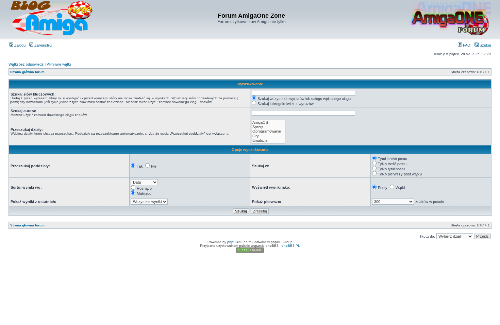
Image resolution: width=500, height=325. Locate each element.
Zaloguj (19, 45)
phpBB (232, 242)
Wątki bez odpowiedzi (26, 64)
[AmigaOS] (268, 122)
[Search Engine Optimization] (250, 251)
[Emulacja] (268, 140)
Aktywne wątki (59, 64)
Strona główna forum (27, 72)
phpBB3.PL (291, 245)
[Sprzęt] (268, 127)
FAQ (466, 45)
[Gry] (268, 136)
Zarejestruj (42, 45)
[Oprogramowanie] (268, 131)
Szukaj (485, 45)
